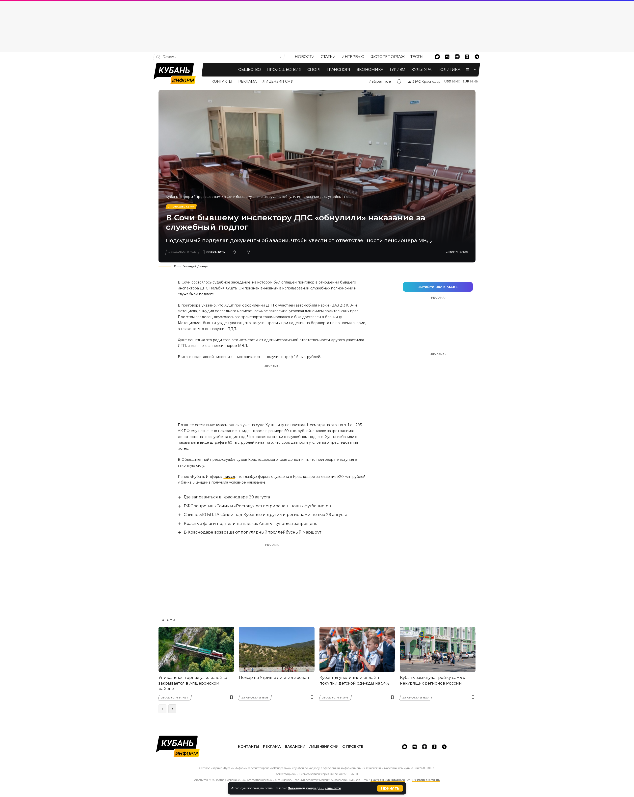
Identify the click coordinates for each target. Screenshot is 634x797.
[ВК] (447, 56)
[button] (390, 788)
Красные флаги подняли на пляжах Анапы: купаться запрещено (250, 523)
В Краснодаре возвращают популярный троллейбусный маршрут (252, 532)
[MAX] (437, 56)
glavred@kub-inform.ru (387, 780)
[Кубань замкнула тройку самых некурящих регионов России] (438, 649)
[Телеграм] (477, 56)
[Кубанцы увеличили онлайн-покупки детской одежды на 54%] (357, 649)
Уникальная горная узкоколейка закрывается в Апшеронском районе (192, 683)
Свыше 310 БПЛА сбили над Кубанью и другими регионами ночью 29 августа (265, 514)
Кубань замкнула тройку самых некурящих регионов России (432, 680)
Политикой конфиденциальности (314, 788)
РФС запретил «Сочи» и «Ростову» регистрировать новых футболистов (257, 506)
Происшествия (208, 197)
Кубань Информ (179, 197)
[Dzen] (457, 56)
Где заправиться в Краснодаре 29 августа (227, 497)
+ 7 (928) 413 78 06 (426, 780)
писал (229, 476)
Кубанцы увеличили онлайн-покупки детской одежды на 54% (354, 680)
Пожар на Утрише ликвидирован (274, 677)
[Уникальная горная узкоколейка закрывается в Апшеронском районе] (196, 649)
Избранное (380, 81)
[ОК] (467, 56)
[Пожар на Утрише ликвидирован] (277, 649)
